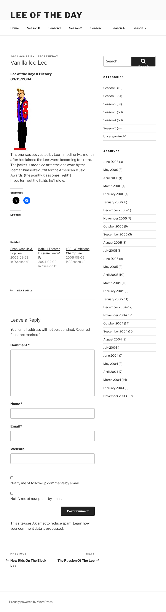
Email (16, 426)
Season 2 (75, 28)
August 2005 (112, 242)
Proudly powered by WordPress (31, 602)
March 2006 (112, 186)
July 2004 (110, 347)
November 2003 (115, 396)
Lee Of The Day (46, 15)
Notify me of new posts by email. (36, 499)
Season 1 (54, 28)
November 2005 (115, 218)
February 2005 (113, 291)
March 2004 (112, 380)
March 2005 (112, 283)
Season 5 (139, 28)
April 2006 (110, 178)
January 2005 (113, 299)
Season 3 (96, 28)
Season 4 (118, 28)
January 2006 (113, 202)
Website (17, 449)
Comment (20, 345)
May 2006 (110, 170)
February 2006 (113, 194)
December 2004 (115, 307)
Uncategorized (113, 136)
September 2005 (115, 234)
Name (16, 404)
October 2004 (113, 323)
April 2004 (110, 372)
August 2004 (112, 339)
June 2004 (110, 355)
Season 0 (33, 28)
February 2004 (113, 388)
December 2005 (115, 210)
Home (14, 28)
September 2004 (115, 331)
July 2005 (110, 250)
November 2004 (115, 315)
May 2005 (110, 267)
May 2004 (110, 364)
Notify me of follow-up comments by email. (44, 483)
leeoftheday (47, 56)
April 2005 (110, 275)
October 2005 (113, 226)
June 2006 (110, 162)
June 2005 (110, 259)
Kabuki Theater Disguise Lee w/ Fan (49, 253)
